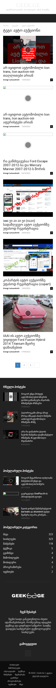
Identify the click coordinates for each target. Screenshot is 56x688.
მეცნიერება (20, 674)
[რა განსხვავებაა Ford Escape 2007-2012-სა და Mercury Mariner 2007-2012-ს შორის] (28, 145)
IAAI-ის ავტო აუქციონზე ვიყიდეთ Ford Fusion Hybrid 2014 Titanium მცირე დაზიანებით (24, 341)
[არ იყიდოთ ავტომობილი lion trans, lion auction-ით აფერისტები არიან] (28, 98)
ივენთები (12, 684)
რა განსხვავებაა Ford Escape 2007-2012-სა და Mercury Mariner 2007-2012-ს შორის (25, 165)
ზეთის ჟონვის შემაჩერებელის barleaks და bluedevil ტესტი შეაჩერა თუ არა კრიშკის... (36, 511)
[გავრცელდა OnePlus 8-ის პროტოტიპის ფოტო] (11, 497)
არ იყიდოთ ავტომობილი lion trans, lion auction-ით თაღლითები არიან (26, 71)
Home (6, 25)
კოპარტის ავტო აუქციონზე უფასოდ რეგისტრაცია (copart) (27, 282)
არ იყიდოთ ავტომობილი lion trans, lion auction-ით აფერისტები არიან (26, 118)
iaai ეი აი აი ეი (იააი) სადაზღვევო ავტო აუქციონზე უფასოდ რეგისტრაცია (26, 224)
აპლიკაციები (9, 671)
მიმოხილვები (14, 668)
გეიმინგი (14, 677)
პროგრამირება (14, 681)
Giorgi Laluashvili (11, 80)
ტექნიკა (21, 671)
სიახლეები (14, 664)
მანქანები (8, 674)
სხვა (21, 684)
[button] (5, 18)
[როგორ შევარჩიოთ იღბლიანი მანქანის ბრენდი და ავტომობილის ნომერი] (11, 480)
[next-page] (37, 365)
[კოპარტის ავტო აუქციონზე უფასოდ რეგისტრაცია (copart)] (28, 257)
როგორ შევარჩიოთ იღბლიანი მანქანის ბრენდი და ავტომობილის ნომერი (36, 481)
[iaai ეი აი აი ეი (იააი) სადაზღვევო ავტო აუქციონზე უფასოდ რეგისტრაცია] (28, 198)
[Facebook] (28, 653)
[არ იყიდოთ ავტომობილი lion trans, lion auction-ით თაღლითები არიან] (28, 50)
